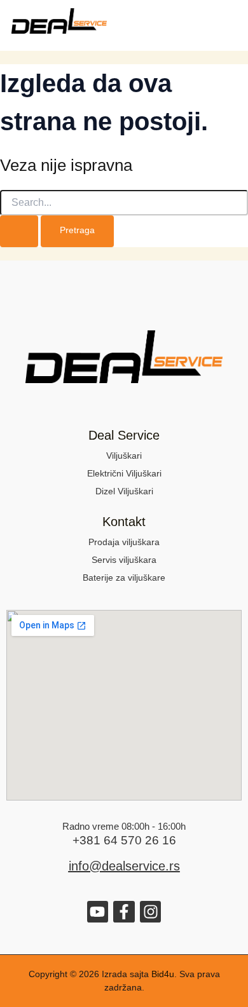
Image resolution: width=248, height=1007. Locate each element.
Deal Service (124, 435)
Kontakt (124, 522)
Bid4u (162, 974)
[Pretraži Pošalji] (19, 231)
